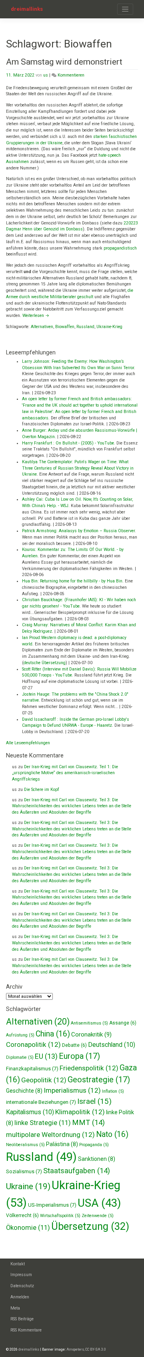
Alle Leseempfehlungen (28, 742)
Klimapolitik (80, 1112)
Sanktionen (96, 1159)
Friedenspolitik (89, 1068)
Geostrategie (99, 1079)
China (53, 1033)
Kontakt (17, 1264)
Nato (112, 1134)
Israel (94, 1101)
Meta (15, 1308)
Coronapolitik (33, 1044)
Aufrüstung (20, 1035)
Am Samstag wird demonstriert (64, 62)
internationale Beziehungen (41, 1102)
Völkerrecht (22, 1215)
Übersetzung (90, 1226)
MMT (88, 1122)
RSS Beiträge (22, 1319)
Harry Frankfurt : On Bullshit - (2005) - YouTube (68, 443)
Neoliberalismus (25, 1144)
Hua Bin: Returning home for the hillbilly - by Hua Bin (72, 581)
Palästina (62, 1144)
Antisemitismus (89, 1023)
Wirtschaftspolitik (60, 1215)
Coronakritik (91, 1034)
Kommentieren (71, 75)
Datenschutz (22, 1285)
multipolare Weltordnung (50, 1135)
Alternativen (42, 326)
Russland (85, 326)
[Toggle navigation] (125, 9)
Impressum (21, 1274)
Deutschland (111, 1044)
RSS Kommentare (26, 1330)
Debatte (74, 1045)
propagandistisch (120, 248)
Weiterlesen (35, 315)
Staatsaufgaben (76, 1170)
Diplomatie (20, 1057)
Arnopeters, (75, 1349)
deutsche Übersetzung (45, 662)
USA (99, 1203)
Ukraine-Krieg (109, 326)
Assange (122, 1023)
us (45, 75)
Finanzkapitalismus (32, 1069)
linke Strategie (42, 1123)
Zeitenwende (98, 1215)
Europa (79, 1056)
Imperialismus (72, 1090)
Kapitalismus (30, 1112)
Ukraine (28, 1186)
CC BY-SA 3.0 (95, 1349)
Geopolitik (43, 1080)
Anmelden (19, 1297)
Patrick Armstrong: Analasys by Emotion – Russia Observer (78, 530)
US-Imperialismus (52, 1205)
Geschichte (24, 1091)
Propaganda (94, 1144)
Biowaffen (64, 326)
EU (46, 1056)
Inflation (113, 1091)
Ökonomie (28, 1227)
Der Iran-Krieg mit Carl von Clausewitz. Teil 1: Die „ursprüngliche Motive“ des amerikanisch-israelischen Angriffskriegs (65, 773)
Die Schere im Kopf (41, 789)
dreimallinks (27, 9)
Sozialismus (24, 1171)
